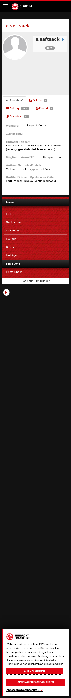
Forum (27, 6)
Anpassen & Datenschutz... (22, 689)
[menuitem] (35, 214)
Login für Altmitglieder (36, 280)
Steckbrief (16, 100)
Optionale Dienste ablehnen (35, 682)
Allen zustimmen (34, 671)
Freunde (45, 108)
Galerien (39, 100)
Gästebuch (18, 116)
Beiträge (18, 108)
